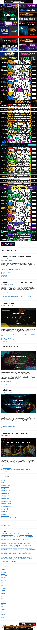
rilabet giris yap (4, 545)
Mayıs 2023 (3, 612)
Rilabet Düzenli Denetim (6, 501)
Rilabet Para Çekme (29, 552)
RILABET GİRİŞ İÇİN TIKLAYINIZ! (18, 37)
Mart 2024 (3, 596)
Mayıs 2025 (3, 577)
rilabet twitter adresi (11, 557)
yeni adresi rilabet (4, 561)
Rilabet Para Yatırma (21, 552)
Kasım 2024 (3, 583)
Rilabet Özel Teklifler (5, 498)
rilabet (8, 536)
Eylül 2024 (3, 587)
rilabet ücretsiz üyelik (24, 558)
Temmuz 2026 (4, 569)
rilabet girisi (20, 543)
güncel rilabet (5, 273)
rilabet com (4, 543)
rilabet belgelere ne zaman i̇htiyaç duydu (15, 296)
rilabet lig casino (10, 549)
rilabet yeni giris (11, 558)
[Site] (18, 62)
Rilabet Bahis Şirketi (5, 495)
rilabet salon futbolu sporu (28, 553)
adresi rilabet (4, 533)
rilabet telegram (28, 554)
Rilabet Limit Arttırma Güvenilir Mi (14, 433)
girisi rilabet (10, 535)
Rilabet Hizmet (4, 488)
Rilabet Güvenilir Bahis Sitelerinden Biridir (9, 517)
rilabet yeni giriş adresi (18, 558)
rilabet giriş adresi (20, 545)
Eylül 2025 (3, 574)
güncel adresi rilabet (28, 535)
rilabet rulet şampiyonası (22, 553)
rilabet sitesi (7, 554)
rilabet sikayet (3, 554)
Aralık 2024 (3, 582)
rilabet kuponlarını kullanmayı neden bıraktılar (17, 273)
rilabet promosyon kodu (13, 553)
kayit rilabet (4, 536)
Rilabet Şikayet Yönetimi (6, 503)
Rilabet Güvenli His (5, 500)
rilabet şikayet (11, 559)
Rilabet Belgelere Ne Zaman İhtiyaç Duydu (18, 282)
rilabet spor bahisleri (22, 554)
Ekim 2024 (3, 585)
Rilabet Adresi (4, 479)
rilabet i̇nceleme (11, 426)
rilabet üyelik (28, 469)
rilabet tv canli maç (23, 339)
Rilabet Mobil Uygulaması (12, 550)
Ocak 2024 (3, 599)
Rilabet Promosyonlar (7, 272)
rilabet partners (16, 339)
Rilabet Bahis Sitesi (27, 537)
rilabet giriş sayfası (12, 383)
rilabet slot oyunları (13, 554)
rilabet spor (18, 554)
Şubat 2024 (3, 598)
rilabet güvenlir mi (13, 548)
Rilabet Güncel (16, 546)
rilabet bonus (3, 539)
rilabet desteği (15, 543)
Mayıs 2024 (3, 593)
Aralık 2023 (3, 601)
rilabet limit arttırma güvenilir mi (9, 469)
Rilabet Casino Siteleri (5, 490)
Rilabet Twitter (4, 557)
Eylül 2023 (3, 606)
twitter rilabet (30, 559)
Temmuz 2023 (4, 609)
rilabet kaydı (22, 548)
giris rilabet (5, 296)
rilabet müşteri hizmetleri (20, 469)
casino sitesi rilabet (20, 533)
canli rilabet (15, 533)
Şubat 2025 (3, 578)
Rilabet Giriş (3, 480)
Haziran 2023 (4, 611)
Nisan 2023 (3, 614)
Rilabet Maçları (4, 514)
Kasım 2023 (3, 603)
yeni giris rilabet (12, 561)
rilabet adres (11, 536)
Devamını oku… (18, 269)
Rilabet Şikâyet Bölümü (10, 347)
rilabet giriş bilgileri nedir (27, 545)
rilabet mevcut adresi (31, 549)
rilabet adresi (16, 536)
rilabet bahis (30, 536)
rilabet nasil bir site (4, 552)
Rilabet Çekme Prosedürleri (6, 506)
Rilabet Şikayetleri (4, 559)
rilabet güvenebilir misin (5, 548)
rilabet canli (5, 426)
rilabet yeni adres (29, 557)
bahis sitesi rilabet (10, 533)
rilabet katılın (19, 548)
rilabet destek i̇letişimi (10, 543)
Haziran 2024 (4, 591)
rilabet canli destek (16, 539)
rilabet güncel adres (23, 546)
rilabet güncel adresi (31, 546)
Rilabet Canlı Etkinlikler (5, 485)
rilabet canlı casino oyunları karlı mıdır (16, 540)
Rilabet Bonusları (4, 483)
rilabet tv (33, 554)
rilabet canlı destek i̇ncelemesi (25, 540)
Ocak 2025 (3, 580)
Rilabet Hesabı (4, 511)
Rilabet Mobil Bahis (5, 516)
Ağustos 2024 (4, 588)
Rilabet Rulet (3, 496)
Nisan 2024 (3, 595)
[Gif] (18, 102)
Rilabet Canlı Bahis (25, 539)
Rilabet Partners (7, 303)
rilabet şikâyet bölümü (21, 383)
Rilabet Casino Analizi (5, 509)
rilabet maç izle (15, 549)
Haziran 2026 (4, 570)
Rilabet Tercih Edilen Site (6, 504)
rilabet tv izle (26, 555)
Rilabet (2, 482)
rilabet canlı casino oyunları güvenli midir (6, 540)
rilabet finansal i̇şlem (28, 296)
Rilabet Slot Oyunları (5, 487)
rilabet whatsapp (23, 557)
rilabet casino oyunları (4, 541)
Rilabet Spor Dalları (5, 493)
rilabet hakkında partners (7, 339)
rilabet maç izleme (24, 549)
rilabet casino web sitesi (21, 541)
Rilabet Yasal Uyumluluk (6, 508)
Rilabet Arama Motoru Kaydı (23, 536)
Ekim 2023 (3, 604)
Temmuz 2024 (4, 590)
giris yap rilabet (6, 383)
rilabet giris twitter (27, 543)
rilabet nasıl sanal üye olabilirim (12, 552)
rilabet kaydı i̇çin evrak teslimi (28, 548)
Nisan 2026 (3, 572)
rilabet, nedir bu (17, 426)
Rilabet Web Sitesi (18, 557)
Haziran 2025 (4, 575)
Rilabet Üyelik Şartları (5, 512)
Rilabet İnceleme (7, 390)
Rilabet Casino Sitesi (13, 541)
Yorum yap (5, 276)
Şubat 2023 (3, 617)
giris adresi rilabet (27, 533)
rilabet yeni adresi (4, 558)
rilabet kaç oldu (4, 549)
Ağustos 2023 (4, 607)
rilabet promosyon (4, 553)
